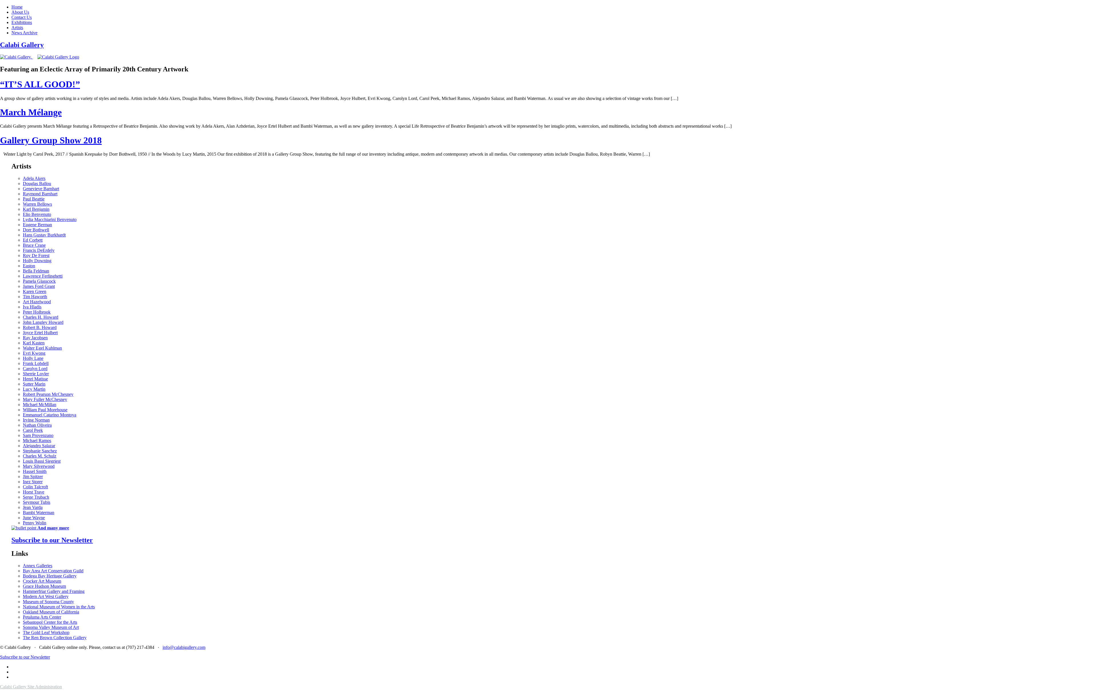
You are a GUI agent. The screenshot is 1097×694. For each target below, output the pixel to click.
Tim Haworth (35, 296)
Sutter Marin (34, 384)
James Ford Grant (39, 286)
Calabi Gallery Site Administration (31, 686)
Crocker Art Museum (42, 581)
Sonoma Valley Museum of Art (51, 627)
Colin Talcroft (35, 486)
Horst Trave (33, 492)
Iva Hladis (32, 306)
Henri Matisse (35, 378)
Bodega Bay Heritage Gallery (50, 575)
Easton (29, 265)
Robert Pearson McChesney (48, 394)
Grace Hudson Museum (44, 586)
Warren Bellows (37, 204)
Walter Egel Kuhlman (42, 348)
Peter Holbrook (37, 312)
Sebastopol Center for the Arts (50, 622)
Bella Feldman (36, 270)
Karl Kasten (34, 342)
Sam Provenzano (38, 435)
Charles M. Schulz (39, 456)
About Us (20, 12)
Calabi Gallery (22, 45)
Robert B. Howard (40, 327)
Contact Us (21, 17)
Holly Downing (37, 260)
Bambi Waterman (38, 512)
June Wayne (34, 517)
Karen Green (34, 291)
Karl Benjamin (36, 209)
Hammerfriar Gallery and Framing (54, 591)
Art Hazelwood (37, 301)
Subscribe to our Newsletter (52, 540)
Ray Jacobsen (35, 337)
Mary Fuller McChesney (45, 399)
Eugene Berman (37, 224)
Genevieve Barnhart (41, 188)
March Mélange (31, 112)
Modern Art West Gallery (46, 596)
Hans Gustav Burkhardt (44, 234)
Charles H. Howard (40, 317)
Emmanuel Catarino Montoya (49, 414)
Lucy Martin (34, 389)
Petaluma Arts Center (42, 617)
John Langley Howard (43, 322)
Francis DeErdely (39, 250)
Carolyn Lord (35, 368)
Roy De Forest (36, 255)
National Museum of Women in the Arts (59, 606)
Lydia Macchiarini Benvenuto (50, 219)
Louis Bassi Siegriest (42, 461)
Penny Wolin (34, 522)
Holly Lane (33, 358)
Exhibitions (21, 22)
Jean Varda (33, 507)
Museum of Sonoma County (48, 601)
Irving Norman (36, 420)
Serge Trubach (36, 497)
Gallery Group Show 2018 (51, 140)
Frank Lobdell (36, 363)
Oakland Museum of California (51, 611)
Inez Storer (33, 481)
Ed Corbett (33, 240)
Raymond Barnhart (40, 193)
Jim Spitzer (33, 476)
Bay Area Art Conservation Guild (53, 570)
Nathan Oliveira (37, 425)
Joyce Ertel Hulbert (40, 332)
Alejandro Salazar (39, 445)
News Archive (24, 32)
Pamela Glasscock (39, 281)
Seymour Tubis (36, 502)
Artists (17, 27)
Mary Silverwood (39, 466)
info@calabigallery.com (184, 647)
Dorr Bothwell (36, 229)
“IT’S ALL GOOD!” (40, 84)
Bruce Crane (34, 245)
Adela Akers (34, 178)
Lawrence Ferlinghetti (43, 276)
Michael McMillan (39, 404)
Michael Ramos (37, 440)
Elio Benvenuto (37, 214)
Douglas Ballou (37, 183)
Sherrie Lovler (36, 373)
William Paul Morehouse (45, 409)
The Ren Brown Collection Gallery (55, 637)
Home (17, 7)
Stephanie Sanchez (40, 450)
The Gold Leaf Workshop (46, 632)
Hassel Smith (35, 471)
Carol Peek (33, 430)
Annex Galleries (37, 565)
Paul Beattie (34, 198)
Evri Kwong (34, 353)
